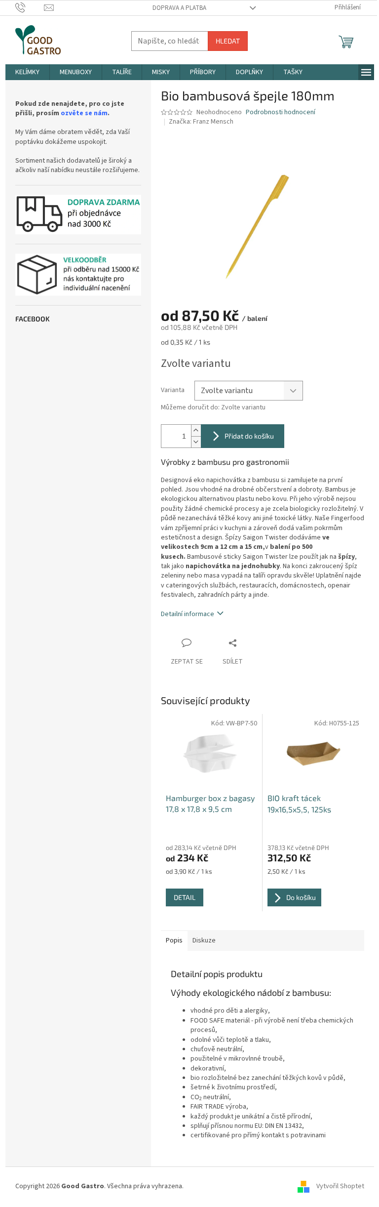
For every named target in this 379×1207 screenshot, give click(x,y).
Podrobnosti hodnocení (280, 112)
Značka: (201, 122)
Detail (184, 897)
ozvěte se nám (84, 113)
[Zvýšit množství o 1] (196, 430)
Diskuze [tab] (204, 940)
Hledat (228, 41)
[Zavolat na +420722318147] (29, 7)
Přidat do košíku (249, 436)
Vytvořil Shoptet (340, 1187)
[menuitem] (27, 72)
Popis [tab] (174, 940)
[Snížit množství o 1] (196, 441)
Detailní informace (187, 614)
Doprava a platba (179, 7)
